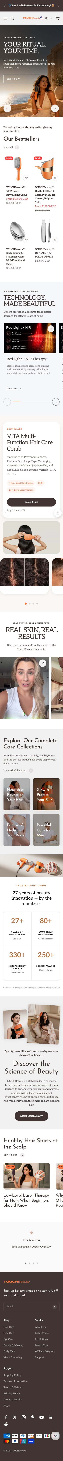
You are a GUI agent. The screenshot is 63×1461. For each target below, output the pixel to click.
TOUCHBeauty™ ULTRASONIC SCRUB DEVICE (44, 253)
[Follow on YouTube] (41, 1417)
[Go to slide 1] (23, 109)
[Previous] (4, 6)
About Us (40, 1327)
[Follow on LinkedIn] (50, 1417)
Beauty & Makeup (13, 1345)
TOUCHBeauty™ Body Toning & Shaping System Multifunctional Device (15, 257)
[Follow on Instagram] (23, 1417)
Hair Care (9, 1327)
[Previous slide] (5, 513)
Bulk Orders (41, 1333)
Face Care (9, 1333)
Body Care (9, 1351)
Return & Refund (13, 1387)
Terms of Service (13, 1399)
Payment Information (16, 1381)
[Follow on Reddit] (6, 1424)
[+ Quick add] (26, 178)
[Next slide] (58, 513)
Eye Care (8, 1339)
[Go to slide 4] (40, 109)
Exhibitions (41, 1339)
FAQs (7, 1405)
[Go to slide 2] (29, 109)
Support (39, 1357)
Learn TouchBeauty (31, 1115)
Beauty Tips (41, 1345)
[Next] (58, 6)
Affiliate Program (44, 1351)
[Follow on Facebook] (6, 1417)
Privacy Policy (12, 1393)
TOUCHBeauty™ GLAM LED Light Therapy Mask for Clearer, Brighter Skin (45, 195)
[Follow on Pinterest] (32, 1417)
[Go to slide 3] (34, 109)
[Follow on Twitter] (14, 1417)
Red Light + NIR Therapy (26, 359)
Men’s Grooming (13, 1357)
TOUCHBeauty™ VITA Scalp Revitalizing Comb (16, 191)
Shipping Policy (12, 1375)
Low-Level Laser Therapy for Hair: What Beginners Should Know (26, 1200)
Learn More (31, 502)
